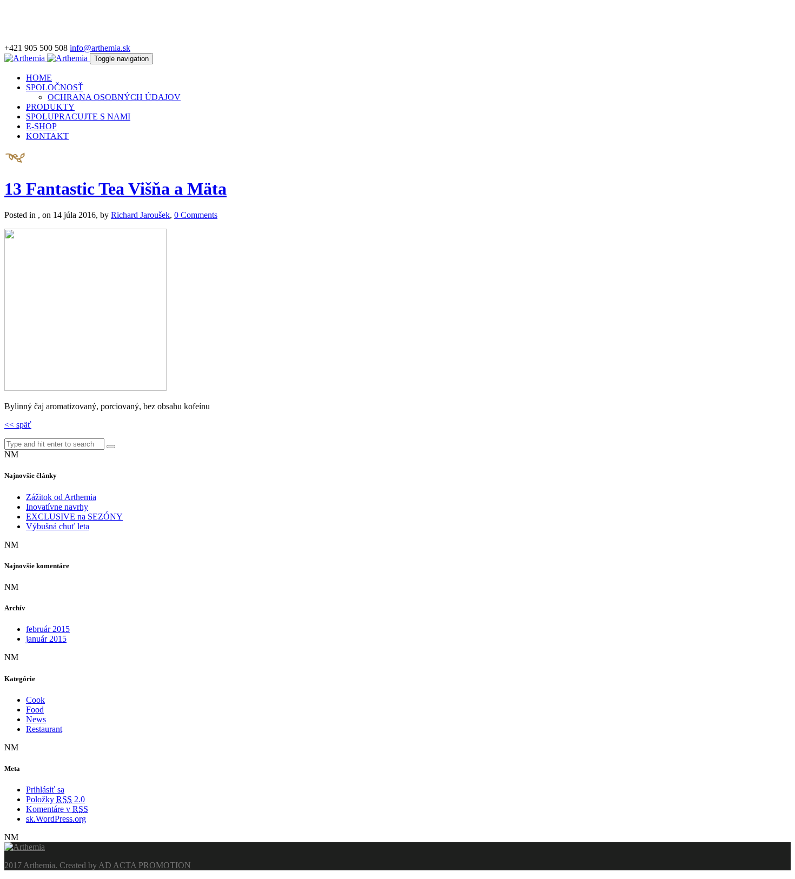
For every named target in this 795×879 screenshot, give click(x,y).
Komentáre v (57, 809)
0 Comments (195, 214)
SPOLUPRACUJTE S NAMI (78, 116)
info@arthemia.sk (100, 47)
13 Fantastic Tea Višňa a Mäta (115, 188)
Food (35, 709)
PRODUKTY (50, 106)
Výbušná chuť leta (57, 526)
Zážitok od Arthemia (61, 497)
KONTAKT (47, 136)
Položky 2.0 (55, 799)
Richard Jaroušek (140, 214)
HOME (39, 77)
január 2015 (46, 638)
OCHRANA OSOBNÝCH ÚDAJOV (114, 97)
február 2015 (48, 629)
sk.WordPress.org (56, 818)
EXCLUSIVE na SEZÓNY (74, 516)
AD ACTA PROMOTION (144, 865)
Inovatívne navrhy (57, 506)
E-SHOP (41, 126)
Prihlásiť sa (45, 789)
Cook (35, 699)
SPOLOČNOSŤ (54, 87)
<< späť (17, 424)
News (36, 719)
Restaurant (44, 729)
